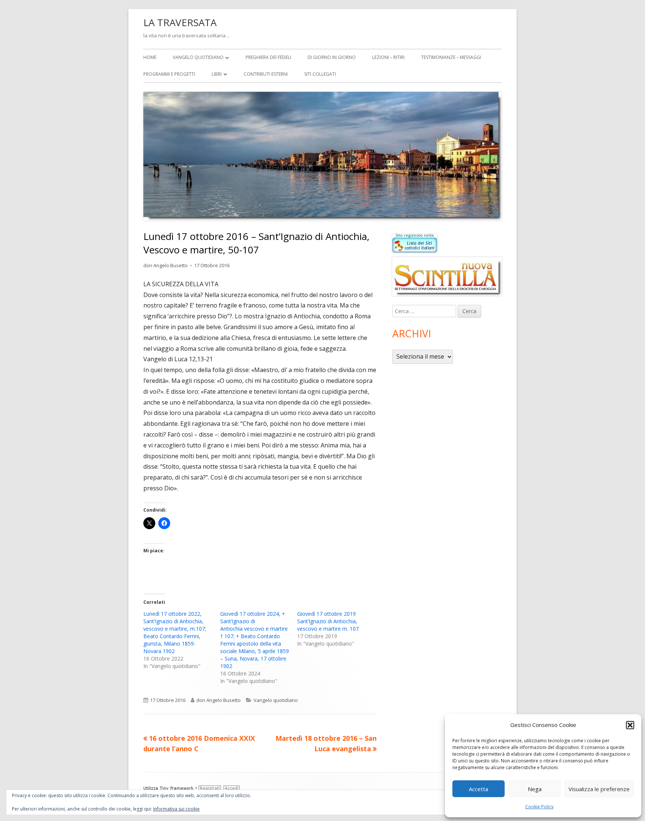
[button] (630, 725)
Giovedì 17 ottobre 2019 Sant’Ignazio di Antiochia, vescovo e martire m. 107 (328, 621)
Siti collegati (320, 74)
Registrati (210, 788)
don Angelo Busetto (165, 265)
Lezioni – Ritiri (388, 57)
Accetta (478, 789)
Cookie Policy (539, 806)
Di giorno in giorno (332, 57)
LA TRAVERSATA (179, 22)
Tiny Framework (176, 788)
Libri (217, 74)
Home (149, 57)
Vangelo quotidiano (198, 57)
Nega (535, 789)
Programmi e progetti (169, 74)
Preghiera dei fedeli (268, 57)
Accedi (232, 788)
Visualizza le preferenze (599, 789)
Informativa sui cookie (176, 809)
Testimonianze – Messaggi (451, 57)
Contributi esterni (266, 74)
